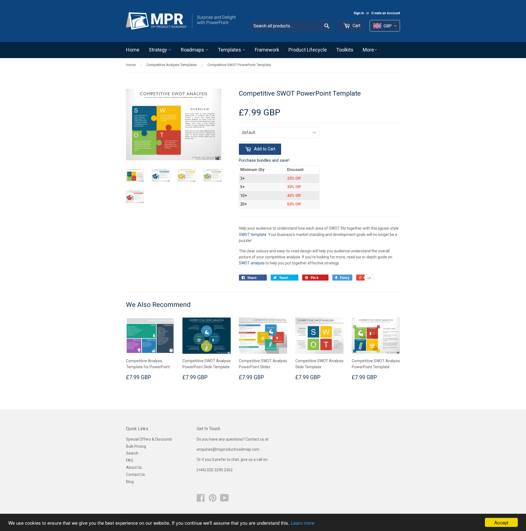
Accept (501, 522)
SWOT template (253, 234)
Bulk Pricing (136, 446)
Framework (267, 50)
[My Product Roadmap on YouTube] (224, 500)
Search (132, 453)
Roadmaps (193, 50)
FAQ (129, 460)
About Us (134, 467)
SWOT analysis (252, 263)
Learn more (302, 522)
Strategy (158, 50)
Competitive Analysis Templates (171, 65)
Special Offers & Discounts (149, 439)
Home (132, 50)
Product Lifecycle (307, 50)
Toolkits (344, 50)
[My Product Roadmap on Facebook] (201, 500)
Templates (230, 50)
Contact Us (135, 474)
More (368, 50)
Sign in (359, 13)
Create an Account (385, 13)
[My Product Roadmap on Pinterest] (212, 500)
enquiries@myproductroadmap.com (228, 449)
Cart (355, 25)
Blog (130, 481)
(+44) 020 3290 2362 (215, 470)
